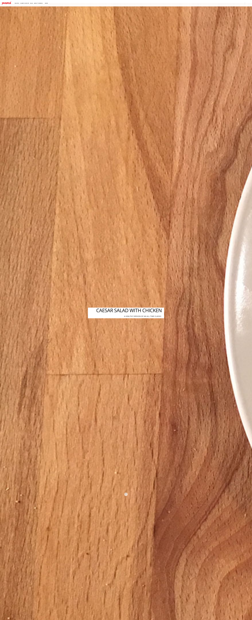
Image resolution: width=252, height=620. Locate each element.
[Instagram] (237, 3)
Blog (31, 3)
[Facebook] (234, 3)
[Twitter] (231, 3)
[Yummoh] (6, 4)
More (46, 3)
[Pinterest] (242, 3)
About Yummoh (38, 3)
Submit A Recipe (24, 3)
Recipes (17, 3)
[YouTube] (239, 3)
